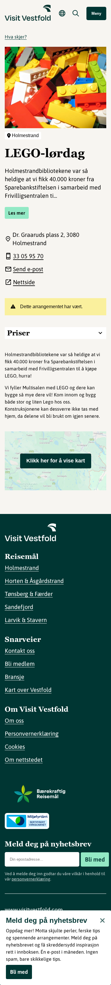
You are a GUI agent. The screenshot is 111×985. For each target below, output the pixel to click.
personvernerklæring (31, 879)
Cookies (15, 746)
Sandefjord (19, 606)
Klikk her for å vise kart (55, 461)
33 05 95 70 (28, 256)
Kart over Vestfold (28, 689)
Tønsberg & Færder (29, 593)
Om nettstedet (24, 759)
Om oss (14, 720)
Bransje (14, 676)
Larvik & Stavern (26, 619)
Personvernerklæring (32, 733)
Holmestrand (22, 567)
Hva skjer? (16, 36)
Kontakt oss (20, 650)
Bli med (95, 859)
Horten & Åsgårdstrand (34, 580)
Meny (96, 13)
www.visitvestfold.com (34, 909)
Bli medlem (20, 663)
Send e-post (28, 269)
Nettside (24, 282)
